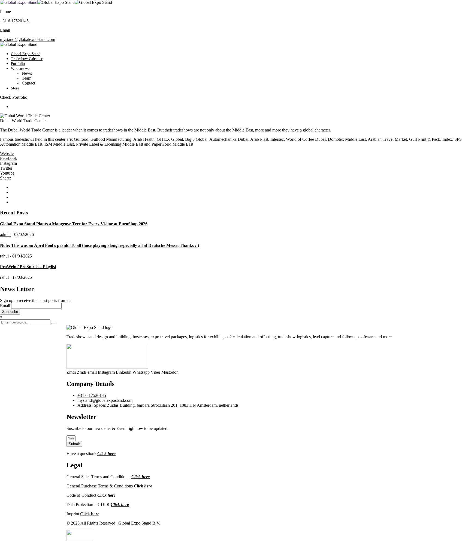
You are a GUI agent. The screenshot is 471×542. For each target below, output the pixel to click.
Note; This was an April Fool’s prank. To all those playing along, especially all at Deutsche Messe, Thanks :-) (99, 245)
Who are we (20, 69)
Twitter (6, 168)
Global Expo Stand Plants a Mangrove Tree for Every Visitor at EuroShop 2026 (73, 223)
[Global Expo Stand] (18, 2)
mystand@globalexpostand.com (27, 39)
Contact (28, 83)
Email (5, 305)
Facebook (8, 158)
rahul (4, 256)
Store (15, 88)
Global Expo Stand (25, 54)
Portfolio (18, 64)
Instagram (8, 163)
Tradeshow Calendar (27, 59)
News (27, 73)
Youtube (7, 173)
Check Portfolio (13, 97)
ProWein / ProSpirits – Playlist (28, 266)
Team (26, 78)
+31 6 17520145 (14, 21)
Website (7, 153)
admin (5, 234)
